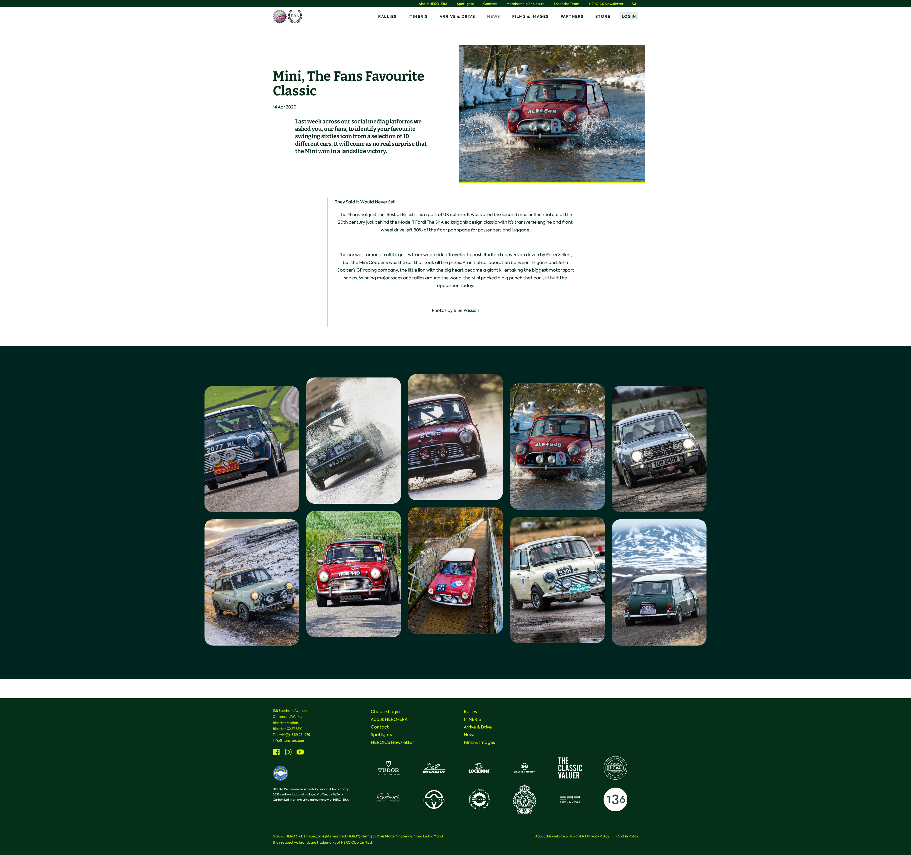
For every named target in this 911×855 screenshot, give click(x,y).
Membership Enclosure (526, 4)
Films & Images (530, 16)
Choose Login (385, 711)
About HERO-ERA (433, 4)
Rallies (387, 16)
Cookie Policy (627, 836)
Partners (572, 16)
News (493, 16)
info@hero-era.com (289, 740)
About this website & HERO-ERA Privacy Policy (572, 836)
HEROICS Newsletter (606, 4)
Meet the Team (566, 4)
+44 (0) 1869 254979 (294, 735)
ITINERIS (418, 16)
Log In (629, 16)
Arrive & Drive (457, 16)
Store (602, 16)
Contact (490, 4)
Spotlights (465, 4)
